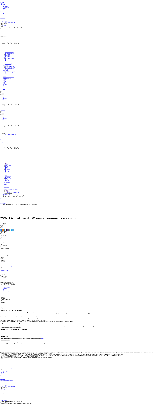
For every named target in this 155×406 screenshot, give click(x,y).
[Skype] (11, 230)
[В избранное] (1, 226)
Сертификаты (6, 7)
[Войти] (1, 138)
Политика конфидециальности (6, 380)
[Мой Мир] (4, 230)
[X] (6, 230)
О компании (5, 6)
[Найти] (3, 94)
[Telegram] (13, 230)
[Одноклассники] (3, 230)
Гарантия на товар (6, 15)
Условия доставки (6, 14)
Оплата (4, 289)
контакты (43, 338)
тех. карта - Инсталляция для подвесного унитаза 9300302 (13, 266)
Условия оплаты (6, 13)
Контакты (2, 378)
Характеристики (6, 287)
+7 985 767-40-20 (3, 21)
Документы (5, 9)
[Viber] (8, 230)
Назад (7, 161)
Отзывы (4, 8)
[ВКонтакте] (1, 230)
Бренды (2, 374)
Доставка (5, 288)
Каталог (2, 372)
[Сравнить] (1, 227)
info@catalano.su (3, 25)
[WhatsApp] (9, 230)
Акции (1, 373)
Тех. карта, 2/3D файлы (7, 291)
